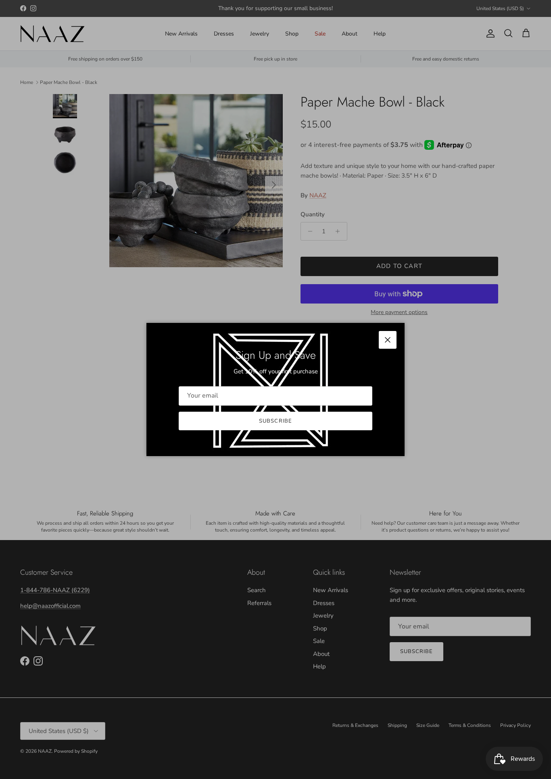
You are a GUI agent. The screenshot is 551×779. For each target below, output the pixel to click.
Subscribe (275, 421)
